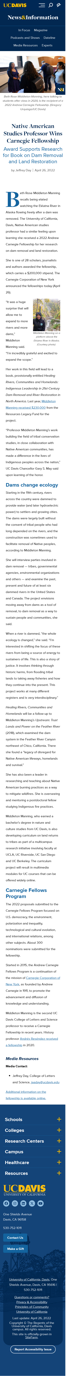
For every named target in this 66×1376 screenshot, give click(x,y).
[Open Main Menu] (42, 5)
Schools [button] (13, 1119)
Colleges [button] (14, 1130)
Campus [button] (14, 1151)
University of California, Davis (29, 1279)
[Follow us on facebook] (6, 1203)
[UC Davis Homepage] (15, 5)
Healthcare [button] (17, 1162)
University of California (31, 1311)
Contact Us (15, 1237)
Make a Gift (15, 1248)
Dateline (49, 37)
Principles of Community (32, 1306)
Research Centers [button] (24, 1141)
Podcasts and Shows (25, 37)
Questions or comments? (31, 1297)
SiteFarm (31, 1337)
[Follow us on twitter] (32, 1203)
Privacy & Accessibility (31, 1302)
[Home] (24, 1190)
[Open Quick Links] (59, 5)
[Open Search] (51, 5)
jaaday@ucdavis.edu (45, 1082)
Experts (47, 45)
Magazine (41, 30)
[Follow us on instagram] (15, 1203)
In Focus (24, 30)
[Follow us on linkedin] (23, 1203)
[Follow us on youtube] (40, 1203)
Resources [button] (16, 1173)
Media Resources (26, 45)
